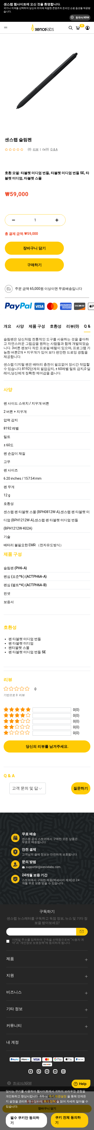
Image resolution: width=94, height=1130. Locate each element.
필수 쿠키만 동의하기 (24, 1120)
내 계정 (12, 1042)
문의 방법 (29, 862)
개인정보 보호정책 (32, 943)
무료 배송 (29, 834)
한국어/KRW (22, 1083)
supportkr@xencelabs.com (43, 867)
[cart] (78, 28)
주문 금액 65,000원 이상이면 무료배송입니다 (48, 289)
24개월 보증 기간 (34, 875)
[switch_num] (57, 220)
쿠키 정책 (49, 1101)
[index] (43, 27)
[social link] (30, 1071)
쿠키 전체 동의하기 (68, 1120)
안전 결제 (29, 849)
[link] (87, 28)
